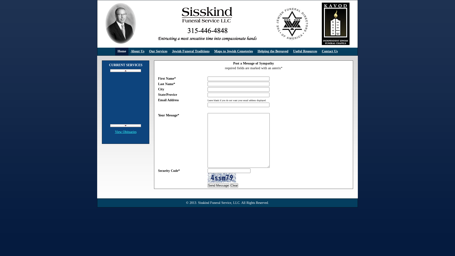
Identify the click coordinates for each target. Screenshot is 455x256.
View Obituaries (125, 132)
